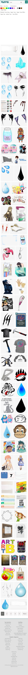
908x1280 (3, 609)
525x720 (18, 508)
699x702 (3, 521)
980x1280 (3, 98)
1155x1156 (3, 260)
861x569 (13, 565)
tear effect (15, 14)
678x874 (17, 326)
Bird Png (14, 655)
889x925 (15, 98)
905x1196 (18, 552)
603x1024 (21, 244)
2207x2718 (3, 597)
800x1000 (3, 310)
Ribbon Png (7, 644)
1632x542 (13, 609)
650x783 (3, 412)
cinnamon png (8, 623)
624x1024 (18, 396)
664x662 (16, 125)
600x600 (3, 154)
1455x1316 (3, 552)
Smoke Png (20, 643)
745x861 (16, 537)
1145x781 (17, 479)
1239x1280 (16, 438)
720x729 (3, 580)
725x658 (3, 180)
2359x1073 (3, 55)
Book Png (14, 659)
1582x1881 (3, 565)
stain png (8, 633)
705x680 (3, 204)
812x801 (17, 82)
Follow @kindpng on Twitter (20, 634)
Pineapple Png (14, 656)
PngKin (7, 646)
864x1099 (21, 154)
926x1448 (17, 293)
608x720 (3, 221)
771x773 (3, 396)
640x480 (17, 412)
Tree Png (20, 641)
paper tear (13, 12)
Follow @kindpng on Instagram (20, 633)
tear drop (7, 12)
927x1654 (3, 438)
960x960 (16, 353)
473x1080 (17, 310)
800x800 (16, 221)
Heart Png (8, 649)
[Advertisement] (14, 30)
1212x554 (3, 479)
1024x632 (3, 244)
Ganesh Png (14, 661)
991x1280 (17, 597)
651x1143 (3, 276)
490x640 (3, 69)
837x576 (16, 422)
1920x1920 (3, 353)
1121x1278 (3, 326)
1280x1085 (3, 337)
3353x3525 (3, 493)
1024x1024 (15, 111)
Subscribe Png (8, 638)
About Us (20, 623)
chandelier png (8, 626)
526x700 (3, 508)
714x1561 (17, 470)
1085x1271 (17, 276)
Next (24, 614)
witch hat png (8, 631)
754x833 (3, 111)
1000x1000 (16, 366)
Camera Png (20, 640)
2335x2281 (16, 493)
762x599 (14, 193)
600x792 (18, 260)
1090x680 (3, 142)
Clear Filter (3, 10)
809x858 (3, 366)
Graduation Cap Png (20, 646)
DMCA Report (20, 628)
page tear (3, 14)
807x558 (17, 163)
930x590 (14, 204)
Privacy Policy (20, 630)
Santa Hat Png (8, 641)
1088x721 (3, 163)
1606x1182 (3, 422)
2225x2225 (17, 381)
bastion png (7, 628)
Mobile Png (7, 648)
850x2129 (17, 180)
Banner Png (14, 662)
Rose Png (8, 643)
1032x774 (15, 69)
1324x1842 (3, 233)
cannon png (7, 634)
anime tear (9, 14)
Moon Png (20, 644)
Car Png (14, 653)
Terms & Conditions (20, 626)
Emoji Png (14, 658)
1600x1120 (3, 381)
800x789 (3, 82)
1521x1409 (16, 521)
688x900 (3, 470)
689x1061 (3, 293)
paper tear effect (21, 12)
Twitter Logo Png (7, 640)
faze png (8, 625)
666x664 (3, 125)
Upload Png (20, 631)
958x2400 (21, 55)
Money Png (14, 651)
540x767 (3, 537)
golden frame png (7, 630)
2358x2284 (3, 453)
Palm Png (20, 638)
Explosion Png (20, 648)
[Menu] (26, 2)
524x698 (18, 453)
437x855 (16, 142)
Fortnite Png (20, 649)
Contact (20, 625)
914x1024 (18, 580)
